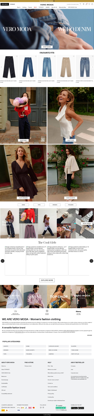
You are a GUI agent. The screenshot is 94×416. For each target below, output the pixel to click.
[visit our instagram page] (43, 407)
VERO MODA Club (5, 373)
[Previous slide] (1, 67)
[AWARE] (35, 296)
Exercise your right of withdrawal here (56, 400)
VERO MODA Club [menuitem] (72, 7)
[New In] (23, 115)
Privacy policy (51, 393)
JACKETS (6, 346)
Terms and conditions (53, 386)
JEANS (27, 346)
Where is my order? (52, 369)
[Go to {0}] (47, 29)
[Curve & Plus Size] (82, 296)
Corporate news (74, 373)
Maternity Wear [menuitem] (62, 7)
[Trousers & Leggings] (70, 205)
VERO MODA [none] (5, 4)
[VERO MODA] (47, 5)
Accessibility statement (6, 393)
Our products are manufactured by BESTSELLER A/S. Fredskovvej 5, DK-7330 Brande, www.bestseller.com (80, 378)
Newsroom (4, 376)
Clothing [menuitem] (24, 7)
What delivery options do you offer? (56, 373)
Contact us (50, 383)
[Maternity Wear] (12, 296)
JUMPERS (51, 354)
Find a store (29, 362)
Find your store (28, 366)
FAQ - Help (50, 366)
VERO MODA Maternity (69, 330)
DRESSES (6, 350)
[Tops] (70, 129)
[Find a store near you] (83, 4)
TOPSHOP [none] (12, 4)
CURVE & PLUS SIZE (54, 346)
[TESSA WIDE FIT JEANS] (47, 223)
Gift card (3, 390)
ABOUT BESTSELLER (77, 362)
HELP (49, 362)
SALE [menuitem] (35, 7)
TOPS (5, 354)
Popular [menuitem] (30, 7)
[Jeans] (23, 205)
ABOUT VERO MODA (7, 362)
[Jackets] (70, 187)
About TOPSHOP (5, 369)
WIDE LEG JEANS (53, 350)
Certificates (4, 386)
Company (73, 366)
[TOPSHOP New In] (58, 296)
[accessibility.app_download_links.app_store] (80, 409)
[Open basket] (92, 4)
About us (3, 366)
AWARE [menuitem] (47, 7)
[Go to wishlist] (89, 4)
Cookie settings (47, 414)
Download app (4, 379)
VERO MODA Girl (19, 332)
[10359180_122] (70, 159)
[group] (9, 70)
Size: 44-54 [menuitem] (54, 7)
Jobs (72, 369)
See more (89, 335)
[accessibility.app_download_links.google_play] (74, 409)
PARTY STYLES (75, 354)
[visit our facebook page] (40, 407)
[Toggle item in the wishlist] (17, 56)
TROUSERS (29, 354)
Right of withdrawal (52, 390)
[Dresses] (23, 187)
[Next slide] (93, 67)
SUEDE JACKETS (30, 350)
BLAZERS (73, 346)
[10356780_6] (70, 101)
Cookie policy (51, 397)
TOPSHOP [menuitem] (41, 7)
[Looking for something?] (80, 4)
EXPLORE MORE (47, 280)
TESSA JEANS (74, 350)
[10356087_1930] (23, 159)
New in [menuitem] (18, 7)
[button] (9, 67)
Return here (50, 376)
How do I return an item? (53, 379)
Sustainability (4, 383)
